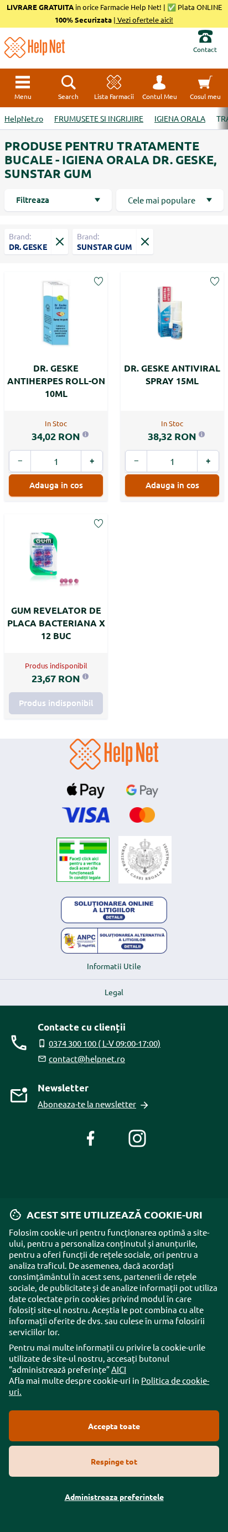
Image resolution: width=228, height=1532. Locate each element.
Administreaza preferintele (114, 1497)
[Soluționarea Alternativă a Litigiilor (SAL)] (114, 941)
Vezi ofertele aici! (144, 19)
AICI (118, 1369)
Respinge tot (114, 1461)
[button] (159, 88)
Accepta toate (114, 1426)
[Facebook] (90, 1138)
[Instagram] (137, 1138)
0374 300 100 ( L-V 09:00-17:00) (104, 1043)
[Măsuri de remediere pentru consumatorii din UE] (114, 910)
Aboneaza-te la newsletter (87, 1104)
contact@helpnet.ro (87, 1058)
